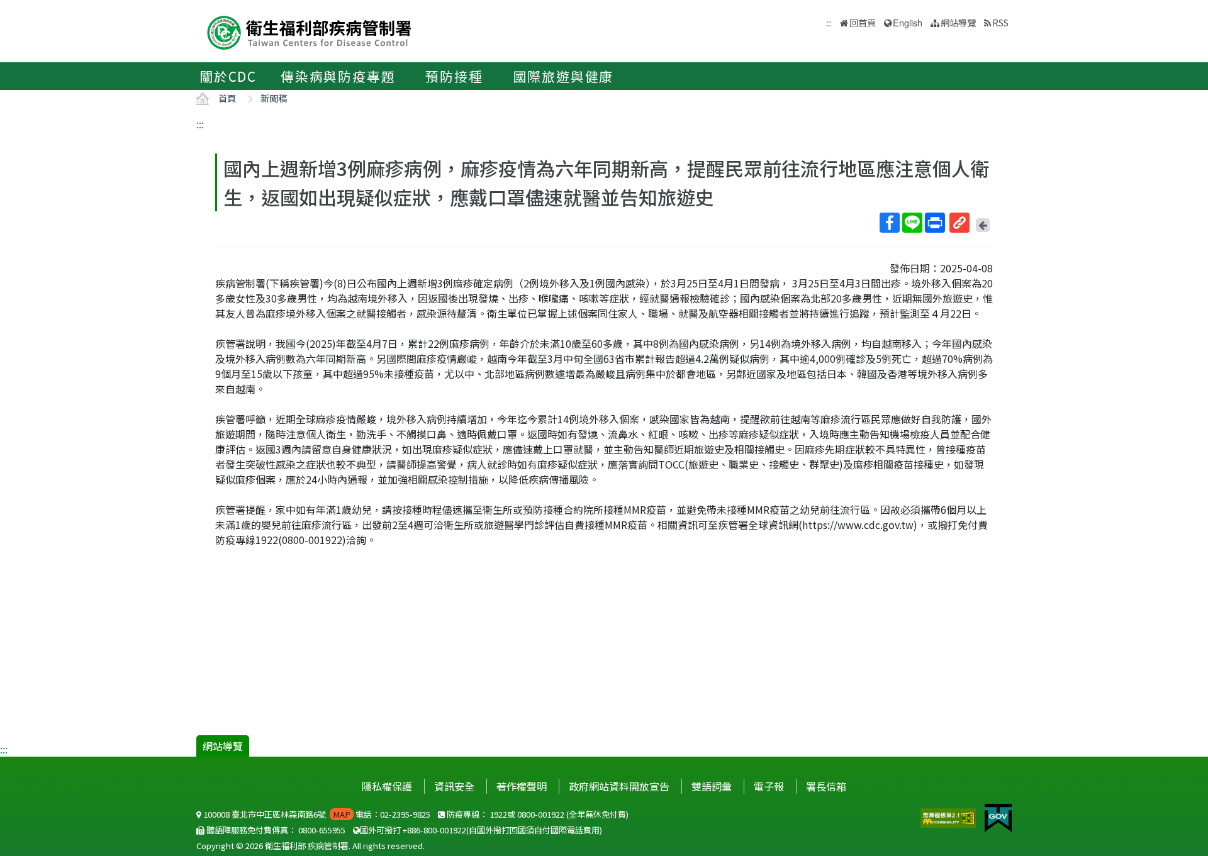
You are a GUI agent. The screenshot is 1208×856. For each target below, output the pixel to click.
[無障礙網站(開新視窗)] (949, 816)
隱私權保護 (387, 786)
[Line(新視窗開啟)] (912, 223)
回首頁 (862, 22)
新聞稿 (273, 97)
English (907, 22)
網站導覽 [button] (958, 22)
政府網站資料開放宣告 (619, 786)
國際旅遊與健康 (563, 76)
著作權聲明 (521, 786)
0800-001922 (540, 814)
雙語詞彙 (711, 786)
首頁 (227, 97)
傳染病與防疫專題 (338, 76)
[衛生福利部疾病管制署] (309, 31)
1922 (498, 814)
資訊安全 (454, 786)
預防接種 (454, 76)
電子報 (769, 786)
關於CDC (228, 76)
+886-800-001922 (434, 830)
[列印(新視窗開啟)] (935, 223)
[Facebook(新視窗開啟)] (889, 223)
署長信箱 (826, 786)
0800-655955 (321, 830)
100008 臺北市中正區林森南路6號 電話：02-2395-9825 (315, 814)
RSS (1000, 22)
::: (200, 123)
